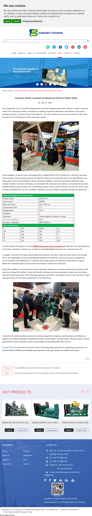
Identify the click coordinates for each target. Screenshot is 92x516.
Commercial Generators (69, 509)
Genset (77, 53)
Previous (7, 368)
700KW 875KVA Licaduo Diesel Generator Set (76, 423)
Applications (41, 53)
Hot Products (16, 392)
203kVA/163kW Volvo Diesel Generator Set (46, 423)
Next (7, 373)
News (60, 53)
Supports (52, 53)
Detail (9, 430)
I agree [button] (7, 21)
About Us (31, 53)
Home (14, 53)
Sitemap (82, 502)
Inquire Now (22, 430)
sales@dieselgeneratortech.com (67, 472)
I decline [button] (16, 21)
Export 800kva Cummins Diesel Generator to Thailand (37, 368)
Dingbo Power (8, 347)
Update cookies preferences (53, 505)
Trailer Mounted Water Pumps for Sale (17, 512)
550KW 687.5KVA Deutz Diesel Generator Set (16, 423)
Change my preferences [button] (32, 21)
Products (22, 53)
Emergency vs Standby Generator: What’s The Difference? (36, 509)
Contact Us (68, 53)
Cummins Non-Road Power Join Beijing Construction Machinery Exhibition (46, 373)
